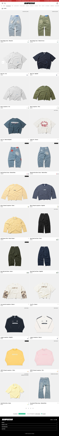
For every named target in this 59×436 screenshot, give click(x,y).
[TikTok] (55, 419)
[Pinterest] (51, 419)
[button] (58, 189)
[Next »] (33, 408)
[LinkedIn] (56, 419)
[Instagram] (53, 419)
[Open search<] (5, 3)
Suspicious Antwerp (31, 433)
